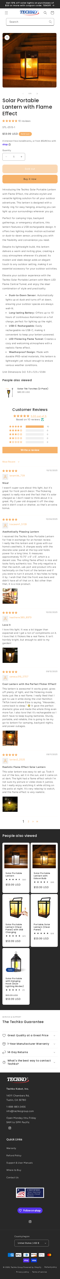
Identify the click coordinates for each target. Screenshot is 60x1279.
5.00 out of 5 (39, 416)
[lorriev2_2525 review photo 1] (10, 804)
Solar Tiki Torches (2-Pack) (32, 388)
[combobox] (30, 22)
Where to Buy (13, 1170)
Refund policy (50, 1267)
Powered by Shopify (32, 1267)
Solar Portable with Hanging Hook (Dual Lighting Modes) (15, 982)
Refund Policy (13, 1155)
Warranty (11, 1148)
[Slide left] (23, 93)
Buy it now (30, 179)
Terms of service (39, 1272)
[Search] (50, 21)
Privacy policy (22, 1272)
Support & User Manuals (19, 1162)
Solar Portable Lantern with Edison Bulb (42, 876)
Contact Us (12, 1177)
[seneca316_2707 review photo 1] (10, 738)
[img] (9, 470)
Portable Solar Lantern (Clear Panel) (42, 927)
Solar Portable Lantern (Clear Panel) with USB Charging (14, 928)
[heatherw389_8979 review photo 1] (10, 655)
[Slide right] (37, 93)
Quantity (6, 150)
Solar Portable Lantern (14, 874)
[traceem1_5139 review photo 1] (10, 596)
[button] (6, 12)
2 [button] (28, 821)
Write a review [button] (30, 450)
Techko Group (17, 1267)
